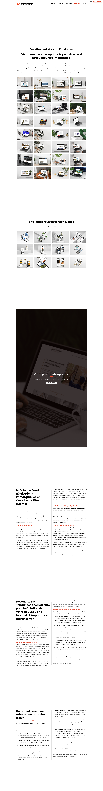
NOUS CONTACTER (98, 1)
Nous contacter (51, 382)
